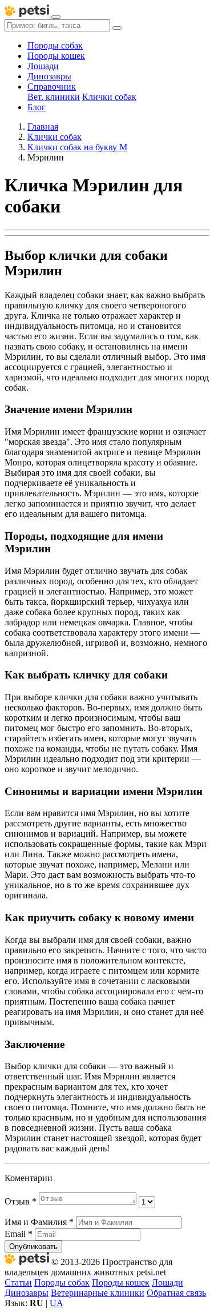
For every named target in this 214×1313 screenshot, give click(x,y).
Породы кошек (56, 56)
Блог (36, 107)
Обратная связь (176, 1293)
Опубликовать (33, 1246)
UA (56, 1303)
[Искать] (117, 28)
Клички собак (109, 97)
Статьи (18, 1282)
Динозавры (49, 76)
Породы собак (55, 45)
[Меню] (55, 17)
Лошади (43, 66)
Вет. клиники (53, 97)
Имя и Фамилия (39, 1222)
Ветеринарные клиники (97, 1293)
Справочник (51, 86)
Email (19, 1234)
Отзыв (21, 1201)
